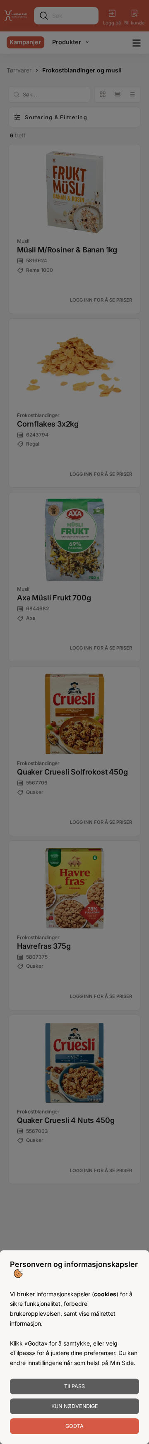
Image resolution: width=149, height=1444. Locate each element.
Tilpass (74, 1386)
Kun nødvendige (74, 1406)
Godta (74, 1426)
